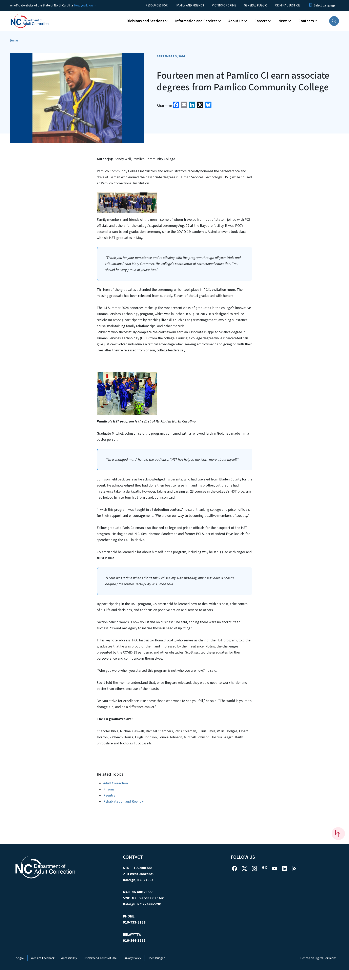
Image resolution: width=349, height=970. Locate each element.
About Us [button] (236, 21)
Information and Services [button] (196, 21)
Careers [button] (260, 21)
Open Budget (156, 958)
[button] (334, 21)
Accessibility (69, 958)
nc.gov (20, 958)
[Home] (35, 16)
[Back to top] (338, 833)
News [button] (283, 21)
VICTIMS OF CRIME (224, 5)
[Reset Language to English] (310, 5)
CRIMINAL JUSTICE (287, 5)
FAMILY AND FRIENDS (190, 5)
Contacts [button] (306, 21)
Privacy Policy (132, 958)
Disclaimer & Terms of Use (100, 958)
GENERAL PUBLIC (255, 5)
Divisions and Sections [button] (145, 21)
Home (14, 40)
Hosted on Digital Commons (318, 958)
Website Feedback (43, 958)
